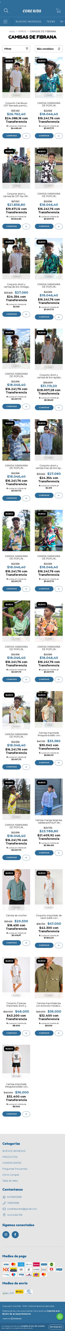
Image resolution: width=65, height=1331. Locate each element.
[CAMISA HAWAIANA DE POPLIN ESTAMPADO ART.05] (59, 679)
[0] (58, 11)
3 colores (16, 366)
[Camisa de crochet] (26, 943)
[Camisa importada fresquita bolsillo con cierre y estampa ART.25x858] (59, 763)
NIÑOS (22, 31)
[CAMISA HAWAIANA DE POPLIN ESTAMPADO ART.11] (59, 317)
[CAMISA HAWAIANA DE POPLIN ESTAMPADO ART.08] (59, 589)
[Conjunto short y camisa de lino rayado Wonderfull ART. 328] (59, 407)
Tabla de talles (10, 1180)
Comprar (11, 136)
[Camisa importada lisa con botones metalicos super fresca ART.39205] (59, 1033)
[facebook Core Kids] (15, 1234)
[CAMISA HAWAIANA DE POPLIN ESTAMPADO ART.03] (26, 857)
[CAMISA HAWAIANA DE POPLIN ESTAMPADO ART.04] (26, 767)
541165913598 (14, 1197)
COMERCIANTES (11, 1163)
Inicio (12, 31)
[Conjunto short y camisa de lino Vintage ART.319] (26, 314)
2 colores (48, 95)
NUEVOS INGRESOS (28, 21)
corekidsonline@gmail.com (22, 1209)
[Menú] (5, 21)
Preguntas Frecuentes (14, 1168)
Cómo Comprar (10, 1174)
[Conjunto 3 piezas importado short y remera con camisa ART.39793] (26, 1033)
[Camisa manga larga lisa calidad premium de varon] (59, 853)
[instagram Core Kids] (5, 1234)
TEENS (51, 21)
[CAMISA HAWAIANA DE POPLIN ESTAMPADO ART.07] (26, 406)
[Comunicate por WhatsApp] (59, 1316)
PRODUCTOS (10, 1157)
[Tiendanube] (12, 1319)
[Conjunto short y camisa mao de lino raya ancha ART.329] (59, 495)
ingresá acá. (53, 1311)
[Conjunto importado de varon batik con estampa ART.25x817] (59, 945)
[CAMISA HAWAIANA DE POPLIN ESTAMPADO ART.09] (26, 589)
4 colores (16, 95)
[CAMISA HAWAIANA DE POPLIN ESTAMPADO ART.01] (59, 226)
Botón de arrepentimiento (16, 1314)
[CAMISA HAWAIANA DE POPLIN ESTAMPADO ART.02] (26, 679)
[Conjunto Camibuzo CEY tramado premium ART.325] (26, 136)
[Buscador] (6, 10)
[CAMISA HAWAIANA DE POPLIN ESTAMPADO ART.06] (26, 498)
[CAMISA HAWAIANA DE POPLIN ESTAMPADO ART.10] (59, 136)
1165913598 (13, 1203)
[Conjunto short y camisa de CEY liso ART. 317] (26, 226)
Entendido (56, 1327)
